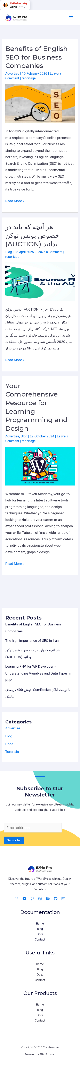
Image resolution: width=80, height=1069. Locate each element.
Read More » (14, 201)
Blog (8, 252)
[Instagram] (16, 898)
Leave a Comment (49, 252)
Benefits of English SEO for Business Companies (36, 57)
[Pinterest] (32, 898)
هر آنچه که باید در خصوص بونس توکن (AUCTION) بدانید (32, 235)
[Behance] (48, 898)
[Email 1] (63, 898)
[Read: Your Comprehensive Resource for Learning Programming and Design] (40, 466)
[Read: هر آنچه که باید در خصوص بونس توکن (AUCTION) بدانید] (40, 281)
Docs (9, 744)
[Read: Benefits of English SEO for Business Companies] (40, 103)
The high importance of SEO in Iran (32, 641)
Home (40, 923)
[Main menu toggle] (71, 18)
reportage (29, 78)
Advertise (12, 73)
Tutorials (12, 752)
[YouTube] (24, 898)
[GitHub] (55, 898)
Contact (40, 939)
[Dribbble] (40, 898)
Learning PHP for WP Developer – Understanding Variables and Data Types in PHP (38, 673)
